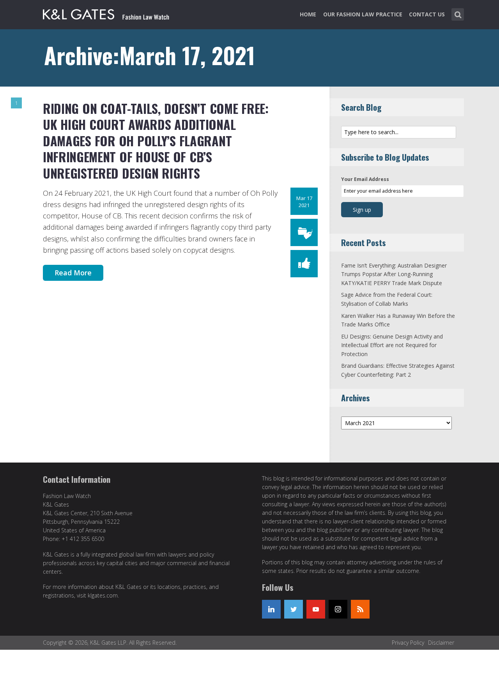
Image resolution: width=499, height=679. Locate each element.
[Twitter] (293, 609)
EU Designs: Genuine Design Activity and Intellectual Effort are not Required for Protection (392, 345)
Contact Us (427, 14)
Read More (73, 272)
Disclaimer (441, 642)
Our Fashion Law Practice (362, 14)
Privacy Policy (408, 642)
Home (308, 14)
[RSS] (360, 609)
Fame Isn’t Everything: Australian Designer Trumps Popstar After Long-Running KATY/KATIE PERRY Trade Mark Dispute (394, 274)
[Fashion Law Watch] (106, 13)
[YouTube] (315, 609)
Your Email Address (365, 179)
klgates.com (103, 595)
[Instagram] (338, 609)
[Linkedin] (271, 609)
